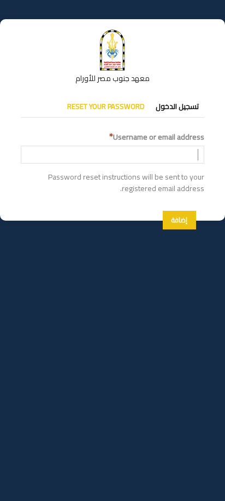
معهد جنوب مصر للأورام (112, 78)
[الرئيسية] (112, 34)
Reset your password (106, 106)
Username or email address (158, 137)
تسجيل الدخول (177, 106)
